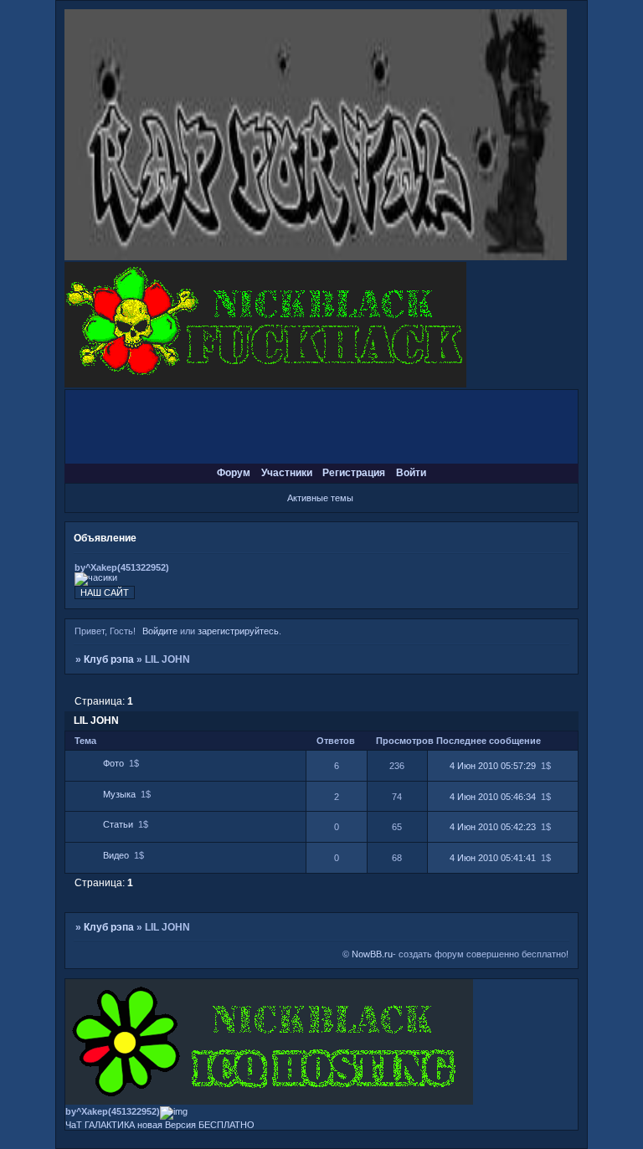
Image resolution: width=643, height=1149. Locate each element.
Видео (116, 855)
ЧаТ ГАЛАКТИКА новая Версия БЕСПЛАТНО (160, 1125)
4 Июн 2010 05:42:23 (493, 827)
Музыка (119, 794)
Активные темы (320, 498)
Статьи (118, 824)
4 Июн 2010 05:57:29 (493, 766)
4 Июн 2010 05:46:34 (493, 797)
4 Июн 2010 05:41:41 (493, 858)
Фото (113, 763)
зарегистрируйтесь (238, 631)
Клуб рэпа (109, 659)
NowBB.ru (371, 954)
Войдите (159, 631)
